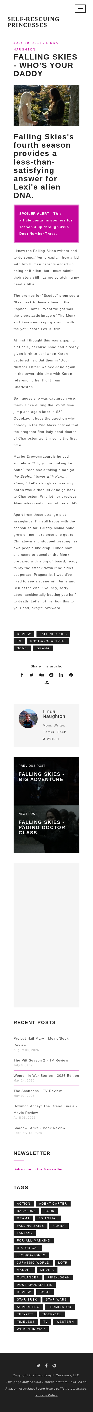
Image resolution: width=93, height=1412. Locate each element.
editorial (48, 1218)
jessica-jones (31, 1255)
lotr (63, 1262)
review (24, 634)
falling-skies (53, 634)
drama (43, 648)
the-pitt (25, 1314)
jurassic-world (33, 1262)
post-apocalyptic (48, 641)
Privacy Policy (47, 1395)
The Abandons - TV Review (38, 1091)
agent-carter (53, 1203)
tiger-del (52, 1314)
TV (19, 641)
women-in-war (31, 1329)
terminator (60, 1307)
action (24, 1203)
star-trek (27, 1299)
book (50, 1211)
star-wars (56, 1299)
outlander (28, 1277)
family (59, 1225)
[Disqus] (46, 934)
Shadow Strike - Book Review (40, 1128)
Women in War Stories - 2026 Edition (46, 1075)
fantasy (25, 1233)
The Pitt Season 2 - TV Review (41, 1060)
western (65, 1321)
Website (53, 739)
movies (47, 1270)
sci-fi (22, 648)
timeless (26, 1321)
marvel (24, 1270)
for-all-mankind (34, 1240)
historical (28, 1248)
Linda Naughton (54, 714)
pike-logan (59, 1277)
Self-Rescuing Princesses (33, 20)
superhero (28, 1307)
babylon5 (26, 1211)
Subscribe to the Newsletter (38, 1169)
